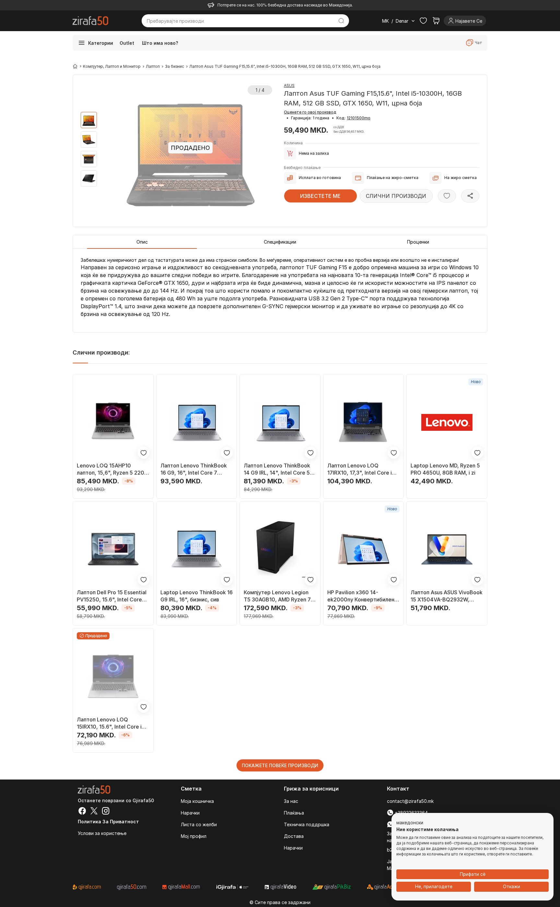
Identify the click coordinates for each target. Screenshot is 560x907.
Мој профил (193, 836)
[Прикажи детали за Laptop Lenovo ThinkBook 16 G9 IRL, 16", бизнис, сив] (196, 549)
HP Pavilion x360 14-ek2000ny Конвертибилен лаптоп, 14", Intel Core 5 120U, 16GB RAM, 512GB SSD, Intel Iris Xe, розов (360, 596)
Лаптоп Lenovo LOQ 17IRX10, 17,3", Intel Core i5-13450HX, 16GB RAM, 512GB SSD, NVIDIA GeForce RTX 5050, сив (362, 469)
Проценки (418, 242)
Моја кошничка (197, 801)
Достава (294, 836)
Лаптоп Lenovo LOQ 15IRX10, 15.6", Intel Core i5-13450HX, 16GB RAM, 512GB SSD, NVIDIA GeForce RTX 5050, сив (112, 723)
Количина (293, 142)
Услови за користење (102, 833)
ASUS (289, 85)
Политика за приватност (108, 821)
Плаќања (294, 813)
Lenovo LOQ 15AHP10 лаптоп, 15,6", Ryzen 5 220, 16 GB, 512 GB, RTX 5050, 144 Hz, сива (111, 469)
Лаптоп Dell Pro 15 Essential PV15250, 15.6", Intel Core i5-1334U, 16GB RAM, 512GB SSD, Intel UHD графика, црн (112, 596)
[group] (89, 120)
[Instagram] (105, 811)
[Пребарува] (341, 21)
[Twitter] (94, 811)
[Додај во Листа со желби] (447, 195)
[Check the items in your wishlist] (423, 20)
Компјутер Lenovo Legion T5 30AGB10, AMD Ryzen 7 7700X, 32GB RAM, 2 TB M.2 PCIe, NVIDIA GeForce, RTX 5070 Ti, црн (279, 596)
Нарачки (190, 813)
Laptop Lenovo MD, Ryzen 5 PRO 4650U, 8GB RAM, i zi (445, 469)
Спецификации (280, 242)
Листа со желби (199, 824)
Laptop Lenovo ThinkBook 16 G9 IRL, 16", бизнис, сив (196, 596)
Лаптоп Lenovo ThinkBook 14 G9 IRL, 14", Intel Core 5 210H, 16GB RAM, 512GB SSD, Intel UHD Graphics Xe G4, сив (277, 469)
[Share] (470, 195)
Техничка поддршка (306, 824)
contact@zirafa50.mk (410, 801)
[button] (409, 823)
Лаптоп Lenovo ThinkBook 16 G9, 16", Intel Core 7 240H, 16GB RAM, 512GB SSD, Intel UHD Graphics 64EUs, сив (193, 469)
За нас (291, 801)
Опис (142, 242)
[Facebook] (82, 811)
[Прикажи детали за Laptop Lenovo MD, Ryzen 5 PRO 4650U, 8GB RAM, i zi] (447, 422)
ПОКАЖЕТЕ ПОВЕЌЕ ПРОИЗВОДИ (280, 765)
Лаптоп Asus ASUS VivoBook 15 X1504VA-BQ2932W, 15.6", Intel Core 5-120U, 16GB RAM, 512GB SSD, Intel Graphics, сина (447, 596)
